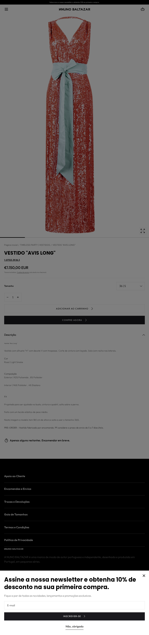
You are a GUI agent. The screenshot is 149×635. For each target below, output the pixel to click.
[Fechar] (74, 317)
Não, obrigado (75, 626)
